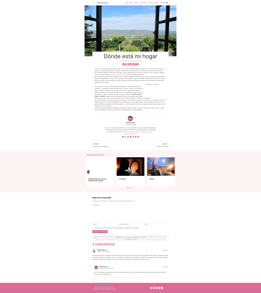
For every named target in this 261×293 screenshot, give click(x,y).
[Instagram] (154, 288)
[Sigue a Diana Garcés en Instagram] (128, 137)
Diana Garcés (130, 123)
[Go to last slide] (88, 172)
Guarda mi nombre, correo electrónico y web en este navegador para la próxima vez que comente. (116, 227)
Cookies (102, 289)
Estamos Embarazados (163, 145)
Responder (165, 250)
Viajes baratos (101, 250)
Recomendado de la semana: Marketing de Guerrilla (97, 180)
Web (146, 224)
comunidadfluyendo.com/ (130, 133)
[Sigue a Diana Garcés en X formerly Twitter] (125, 137)
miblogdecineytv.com (146, 131)
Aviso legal (108, 289)
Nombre (95, 224)
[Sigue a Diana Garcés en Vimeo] (133, 137)
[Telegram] (162, 288)
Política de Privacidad (153, 239)
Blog (130, 2)
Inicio (126, 2)
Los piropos (122, 179)
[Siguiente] (173, 172)
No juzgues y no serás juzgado (100, 145)
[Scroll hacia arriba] (257, 290)
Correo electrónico (124, 224)
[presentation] (100, 166)
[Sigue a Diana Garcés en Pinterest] (138, 137)
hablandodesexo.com (134, 131)
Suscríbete (143, 2)
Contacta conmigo (153, 2)
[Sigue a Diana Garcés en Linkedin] (135, 137)
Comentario (96, 205)
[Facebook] (151, 288)
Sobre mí (136, 2)
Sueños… (152, 179)
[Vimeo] (159, 288)
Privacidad (96, 289)
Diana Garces (103, 266)
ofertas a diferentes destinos (118, 74)
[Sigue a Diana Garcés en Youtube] (130, 137)
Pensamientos (133, 64)
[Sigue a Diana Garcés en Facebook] (123, 137)
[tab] (127, 187)
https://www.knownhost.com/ (130, 238)
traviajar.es (126, 131)
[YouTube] (156, 288)
